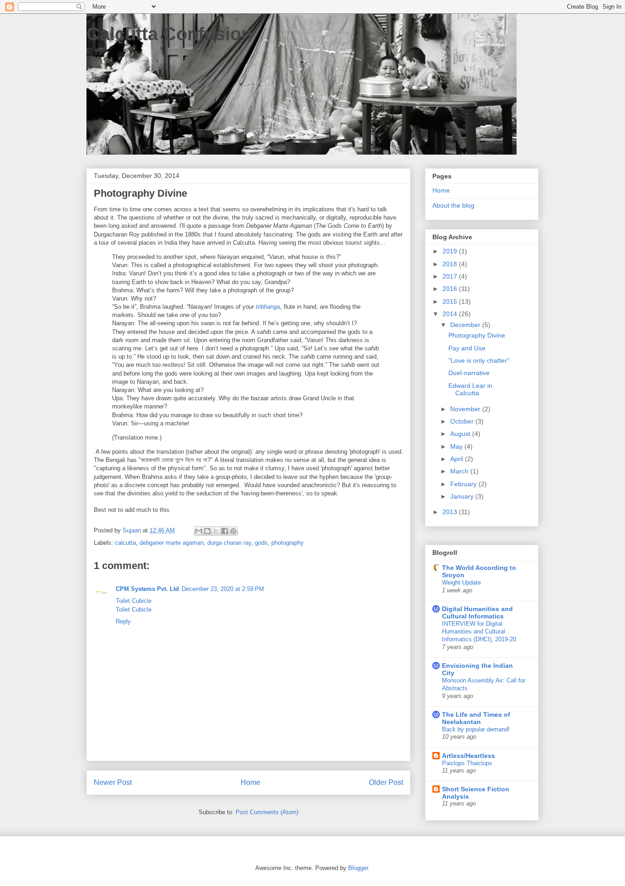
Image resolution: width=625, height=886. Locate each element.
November (466, 409)
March (460, 471)
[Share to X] (216, 531)
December (466, 324)
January (462, 496)
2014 (450, 313)
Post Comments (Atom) (267, 812)
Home (250, 782)
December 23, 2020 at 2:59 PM (223, 588)
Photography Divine (476, 335)
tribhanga (268, 306)
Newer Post (113, 782)
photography (287, 542)
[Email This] (198, 531)
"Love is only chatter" (478, 360)
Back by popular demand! (476, 729)
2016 (450, 288)
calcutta (125, 542)
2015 (450, 301)
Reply (123, 621)
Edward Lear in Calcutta (470, 389)
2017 (450, 276)
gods (261, 542)
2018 (450, 264)
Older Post (386, 782)
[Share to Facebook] (224, 531)
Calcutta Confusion (169, 34)
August (461, 433)
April (457, 458)
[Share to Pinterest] (233, 531)
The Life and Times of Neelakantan (476, 718)
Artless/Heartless (468, 755)
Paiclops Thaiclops (467, 763)
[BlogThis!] (207, 531)
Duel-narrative (469, 372)
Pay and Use (466, 348)
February (464, 484)
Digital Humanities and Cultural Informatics (477, 612)
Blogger (358, 868)
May (457, 446)
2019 (450, 251)
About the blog (453, 205)
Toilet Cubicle (133, 600)
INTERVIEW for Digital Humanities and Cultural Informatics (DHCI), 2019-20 (479, 631)
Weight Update (461, 582)
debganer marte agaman (172, 542)
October (462, 421)
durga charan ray (229, 542)
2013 (450, 511)
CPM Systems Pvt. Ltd (147, 588)
